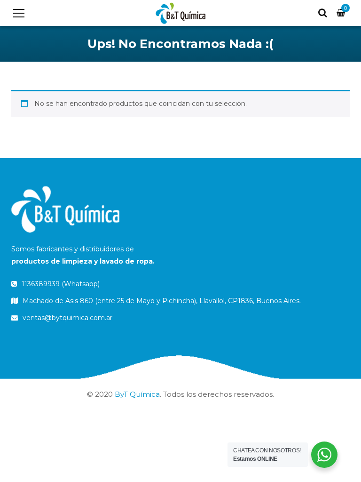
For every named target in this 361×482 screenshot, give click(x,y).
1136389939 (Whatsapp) (60, 284)
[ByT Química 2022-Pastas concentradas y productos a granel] (180, 12)
